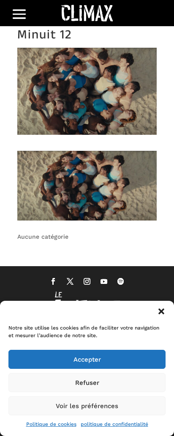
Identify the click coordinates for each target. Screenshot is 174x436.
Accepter (87, 359)
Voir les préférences (87, 406)
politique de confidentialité (114, 424)
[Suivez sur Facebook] (53, 281)
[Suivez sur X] (70, 281)
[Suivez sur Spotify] (121, 281)
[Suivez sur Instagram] (87, 281)
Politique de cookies (51, 424)
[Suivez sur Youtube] (104, 281)
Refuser (87, 383)
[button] (161, 311)
